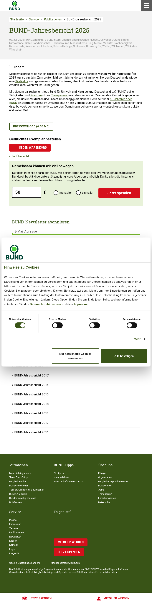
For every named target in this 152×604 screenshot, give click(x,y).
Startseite (17, 19)
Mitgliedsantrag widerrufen (65, 562)
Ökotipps (59, 473)
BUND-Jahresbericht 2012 (31, 423)
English (13, 540)
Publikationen (53, 19)
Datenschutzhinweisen (45, 304)
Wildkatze (21, 81)
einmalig (87, 192)
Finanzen (36, 95)
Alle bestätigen (124, 355)
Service (34, 19)
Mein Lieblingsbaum (20, 473)
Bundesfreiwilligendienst (22, 498)
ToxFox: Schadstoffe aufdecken (26, 489)
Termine (13, 528)
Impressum (81, 304)
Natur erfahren (61, 477)
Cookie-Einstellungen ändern (24, 562)
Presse (12, 520)
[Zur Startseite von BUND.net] (14, 5)
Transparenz (59, 95)
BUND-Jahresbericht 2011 (31, 432)
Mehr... (115, 572)
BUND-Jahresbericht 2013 (31, 413)
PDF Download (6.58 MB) (31, 126)
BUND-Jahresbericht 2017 (31, 375)
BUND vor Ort (105, 485)
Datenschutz (105, 502)
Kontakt (13, 544)
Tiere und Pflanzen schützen (69, 481)
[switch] (57, 325)
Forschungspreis (107, 498)
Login (12, 549)
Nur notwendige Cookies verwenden (75, 356)
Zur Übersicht (20, 156)
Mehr (137, 338)
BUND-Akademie (18, 494)
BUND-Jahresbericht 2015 (31, 394)
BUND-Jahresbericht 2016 (31, 385)
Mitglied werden (116, 598)
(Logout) (14, 553)
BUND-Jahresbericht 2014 (31, 404)
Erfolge (102, 473)
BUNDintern (15, 502)
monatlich (66, 192)
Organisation (105, 477)
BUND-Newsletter (18, 485)
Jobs (101, 489)
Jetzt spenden (40, 598)
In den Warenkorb (33, 147)
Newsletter (15, 536)
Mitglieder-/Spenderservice (113, 481)
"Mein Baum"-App (18, 477)
